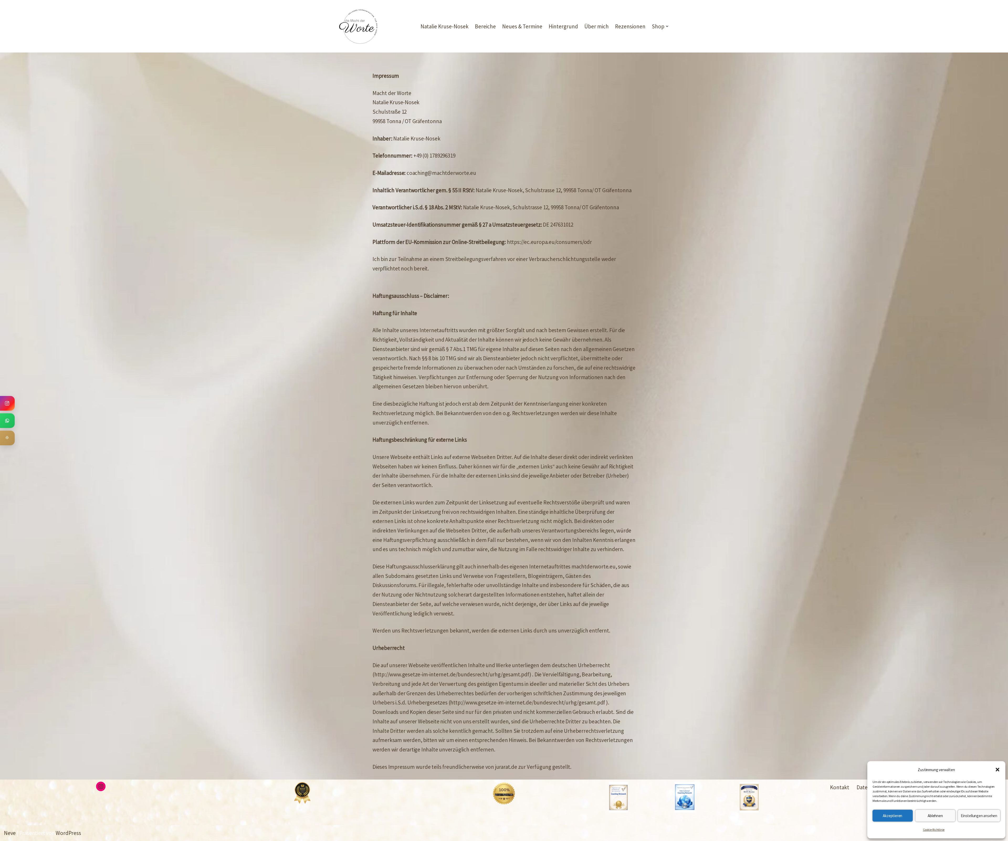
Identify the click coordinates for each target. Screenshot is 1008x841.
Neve (10, 833)
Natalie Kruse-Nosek (445, 26)
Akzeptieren (892, 815)
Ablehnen (935, 815)
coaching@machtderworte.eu (441, 172)
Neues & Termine (522, 26)
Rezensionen (630, 26)
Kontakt (839, 787)
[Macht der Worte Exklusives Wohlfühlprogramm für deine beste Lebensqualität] (358, 26)
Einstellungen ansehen (979, 815)
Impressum (401, 766)
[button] (997, 769)
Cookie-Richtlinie (934, 830)
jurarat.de (506, 766)
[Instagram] (101, 786)
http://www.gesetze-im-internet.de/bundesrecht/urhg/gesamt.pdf (451, 674)
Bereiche (485, 26)
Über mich (596, 26)
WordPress (68, 833)
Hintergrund (563, 26)
